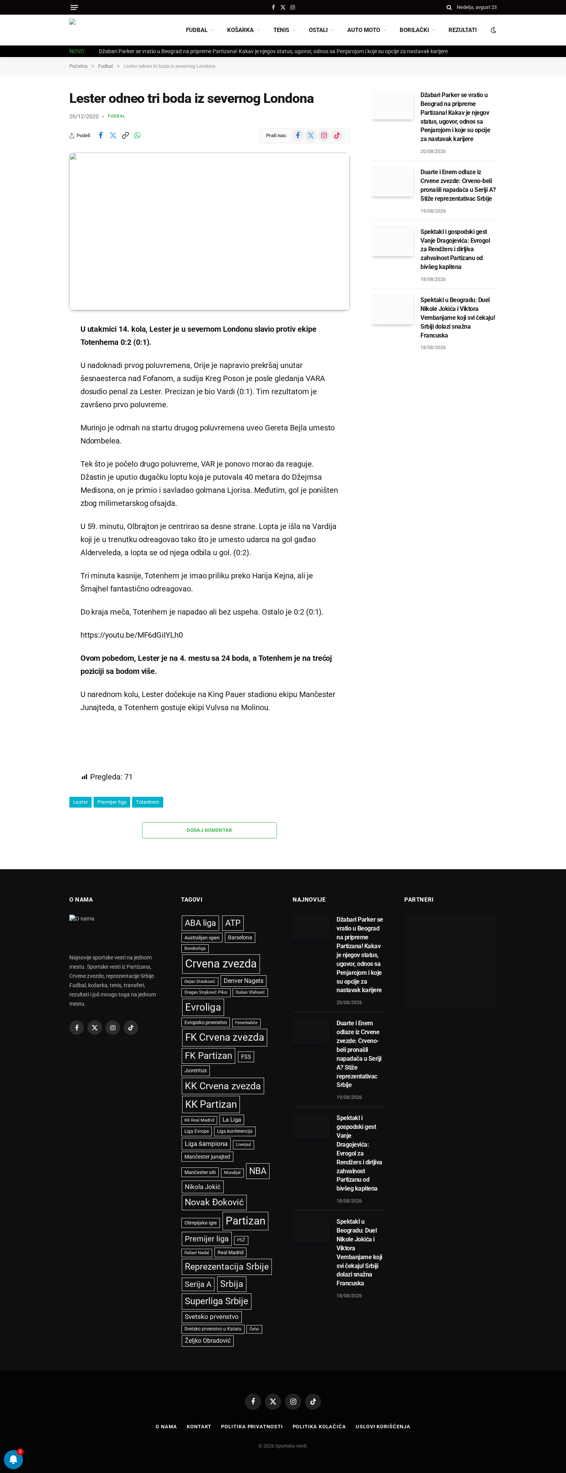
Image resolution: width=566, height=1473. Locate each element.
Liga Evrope (196, 1131)
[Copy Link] (125, 135)
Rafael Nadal (196, 1252)
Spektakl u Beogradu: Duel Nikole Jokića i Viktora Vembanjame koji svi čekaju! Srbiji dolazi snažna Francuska (457, 317)
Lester (80, 802)
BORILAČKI (414, 30)
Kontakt (199, 1426)
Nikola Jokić (203, 1187)
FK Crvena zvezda (224, 1037)
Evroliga (203, 1007)
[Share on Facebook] (100, 135)
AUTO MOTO (363, 30)
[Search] (449, 7)
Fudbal (117, 116)
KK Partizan (211, 1104)
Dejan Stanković (199, 981)
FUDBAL (197, 30)
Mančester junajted (207, 1157)
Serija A (198, 1284)
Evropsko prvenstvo (205, 1022)
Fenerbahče (246, 1022)
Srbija (231, 1284)
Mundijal (232, 1172)
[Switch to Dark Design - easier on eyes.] (493, 30)
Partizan (245, 1220)
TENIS (281, 30)
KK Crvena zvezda (223, 1086)
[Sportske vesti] (104, 30)
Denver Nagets (243, 980)
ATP (233, 923)
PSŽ (241, 1240)
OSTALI (318, 30)
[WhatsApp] (42, 407)
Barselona (240, 937)
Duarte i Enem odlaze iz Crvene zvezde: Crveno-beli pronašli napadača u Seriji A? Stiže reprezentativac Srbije (458, 185)
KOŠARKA (240, 30)
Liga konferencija (235, 1131)
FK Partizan (208, 1055)
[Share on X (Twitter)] (113, 135)
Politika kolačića (319, 1426)
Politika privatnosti (252, 1426)
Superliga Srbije (216, 1301)
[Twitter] (42, 368)
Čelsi (254, 1329)
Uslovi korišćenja (383, 1426)
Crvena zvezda (221, 963)
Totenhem (147, 802)
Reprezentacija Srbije (227, 1266)
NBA (257, 1171)
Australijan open (201, 938)
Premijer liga (111, 802)
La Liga (232, 1119)
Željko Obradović (208, 1340)
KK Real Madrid (199, 1120)
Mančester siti (200, 1172)
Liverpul (243, 1144)
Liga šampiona (206, 1143)
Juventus (195, 1070)
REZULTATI (463, 30)
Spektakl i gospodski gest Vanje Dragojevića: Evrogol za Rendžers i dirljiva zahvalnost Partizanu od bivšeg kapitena (455, 249)
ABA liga (200, 923)
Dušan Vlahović (250, 992)
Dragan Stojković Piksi (206, 992)
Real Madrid (230, 1252)
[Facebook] (42, 348)
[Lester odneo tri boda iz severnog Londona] (209, 232)
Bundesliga (195, 948)
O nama (166, 1426)
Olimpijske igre (200, 1223)
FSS (246, 1056)
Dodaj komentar (209, 830)
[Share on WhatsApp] (137, 135)
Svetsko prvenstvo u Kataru (212, 1329)
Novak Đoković (214, 1202)
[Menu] (74, 7)
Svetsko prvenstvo (212, 1316)
